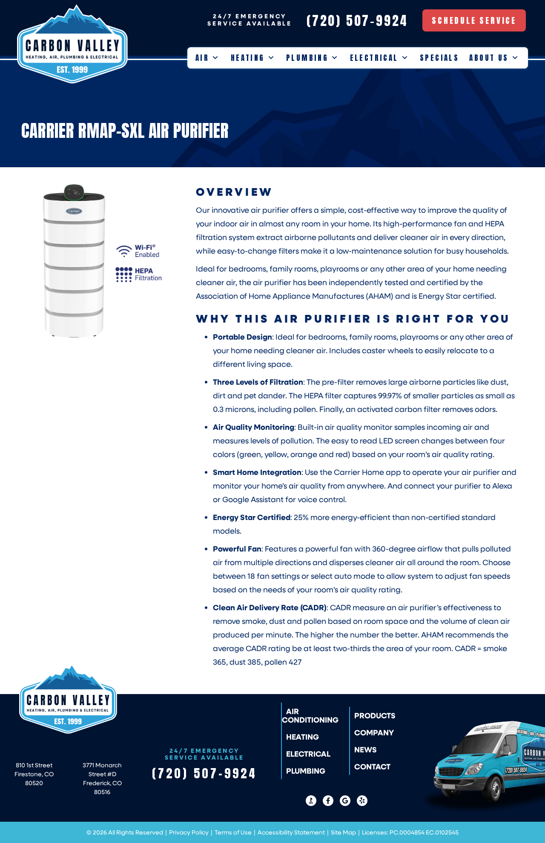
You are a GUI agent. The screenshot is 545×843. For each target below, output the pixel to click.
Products (375, 715)
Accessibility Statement (291, 832)
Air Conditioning (310, 715)
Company (374, 732)
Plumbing (307, 57)
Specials (439, 57)
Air (202, 57)
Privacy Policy (189, 832)
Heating (248, 57)
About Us (488, 57)
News (365, 749)
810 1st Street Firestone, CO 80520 (34, 774)
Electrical (374, 57)
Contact (372, 766)
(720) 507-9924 (204, 773)
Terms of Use (233, 832)
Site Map (343, 832)
